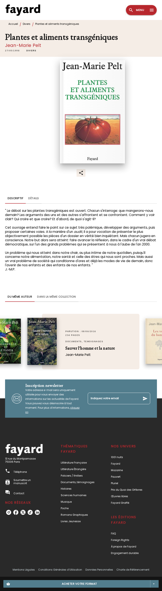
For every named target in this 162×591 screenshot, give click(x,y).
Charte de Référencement (132, 569)
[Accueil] (22, 10)
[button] (31, 51)
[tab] (15, 198)
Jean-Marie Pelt (23, 45)
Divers (26, 24)
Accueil (13, 24)
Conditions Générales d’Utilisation (60, 569)
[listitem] (8, 512)
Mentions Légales (24, 569)
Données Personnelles (99, 569)
